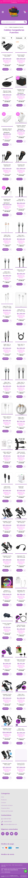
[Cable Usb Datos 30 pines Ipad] (24, 674)
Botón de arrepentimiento (11, 869)
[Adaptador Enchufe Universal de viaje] (24, 501)
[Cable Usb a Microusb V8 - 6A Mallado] (24, 213)
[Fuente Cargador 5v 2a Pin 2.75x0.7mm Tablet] (10, 638)
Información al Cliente (7, 805)
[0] (25, 12)
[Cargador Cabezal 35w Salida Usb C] (10, 144)
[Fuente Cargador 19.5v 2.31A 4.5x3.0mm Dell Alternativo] (10, 69)
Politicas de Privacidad (7, 811)
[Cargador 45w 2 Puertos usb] (24, 105)
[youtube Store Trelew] (11, 833)
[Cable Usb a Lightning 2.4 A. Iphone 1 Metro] (10, 396)
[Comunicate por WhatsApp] (25, 871)
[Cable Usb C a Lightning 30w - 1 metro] (24, 396)
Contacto (3, 802)
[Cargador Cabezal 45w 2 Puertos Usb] (24, 141)
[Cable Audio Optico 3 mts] (10, 501)
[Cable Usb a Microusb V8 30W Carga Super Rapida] (10, 249)
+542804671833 (7, 821)
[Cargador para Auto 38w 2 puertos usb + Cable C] (10, 215)
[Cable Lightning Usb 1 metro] (10, 466)
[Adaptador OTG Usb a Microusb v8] (24, 570)
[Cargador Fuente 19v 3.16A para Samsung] (10, 535)
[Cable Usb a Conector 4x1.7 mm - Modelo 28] (24, 708)
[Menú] (2, 12)
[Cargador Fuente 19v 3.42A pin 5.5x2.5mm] (24, 535)
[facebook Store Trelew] (7, 833)
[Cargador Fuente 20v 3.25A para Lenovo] (10, 708)
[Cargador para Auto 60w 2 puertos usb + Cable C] (24, 179)
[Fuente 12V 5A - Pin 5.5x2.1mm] (24, 778)
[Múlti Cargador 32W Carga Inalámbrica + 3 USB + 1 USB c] (24, 69)
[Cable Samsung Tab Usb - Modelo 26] (24, 639)
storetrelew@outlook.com (10, 824)
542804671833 (7, 818)
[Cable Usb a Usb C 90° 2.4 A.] (24, 284)
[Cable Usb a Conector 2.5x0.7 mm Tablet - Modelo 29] (24, 743)
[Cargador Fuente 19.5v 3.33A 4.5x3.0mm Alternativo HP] (10, 778)
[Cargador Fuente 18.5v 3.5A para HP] (10, 743)
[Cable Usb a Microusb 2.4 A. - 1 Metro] (24, 249)
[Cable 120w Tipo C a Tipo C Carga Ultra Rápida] (10, 321)
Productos (4, 799)
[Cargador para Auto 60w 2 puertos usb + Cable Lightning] (10, 179)
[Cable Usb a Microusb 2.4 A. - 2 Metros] (10, 286)
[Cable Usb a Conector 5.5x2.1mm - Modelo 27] (10, 674)
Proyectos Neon (5, 808)
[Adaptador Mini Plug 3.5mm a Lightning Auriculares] (24, 605)
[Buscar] (25, 22)
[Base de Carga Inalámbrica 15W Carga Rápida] (10, 105)
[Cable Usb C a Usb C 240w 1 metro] (10, 358)
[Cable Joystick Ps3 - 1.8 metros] (24, 466)
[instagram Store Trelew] (2, 833)
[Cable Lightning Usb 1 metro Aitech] (10, 431)
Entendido (24, 876)
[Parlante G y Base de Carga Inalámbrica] (10, 605)
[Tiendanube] (5, 872)
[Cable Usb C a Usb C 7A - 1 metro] (24, 358)
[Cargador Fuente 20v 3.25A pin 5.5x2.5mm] (10, 570)
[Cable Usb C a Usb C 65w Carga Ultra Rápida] (24, 324)
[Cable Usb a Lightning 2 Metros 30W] (24, 432)
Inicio (6, 27)
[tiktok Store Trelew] (16, 833)
